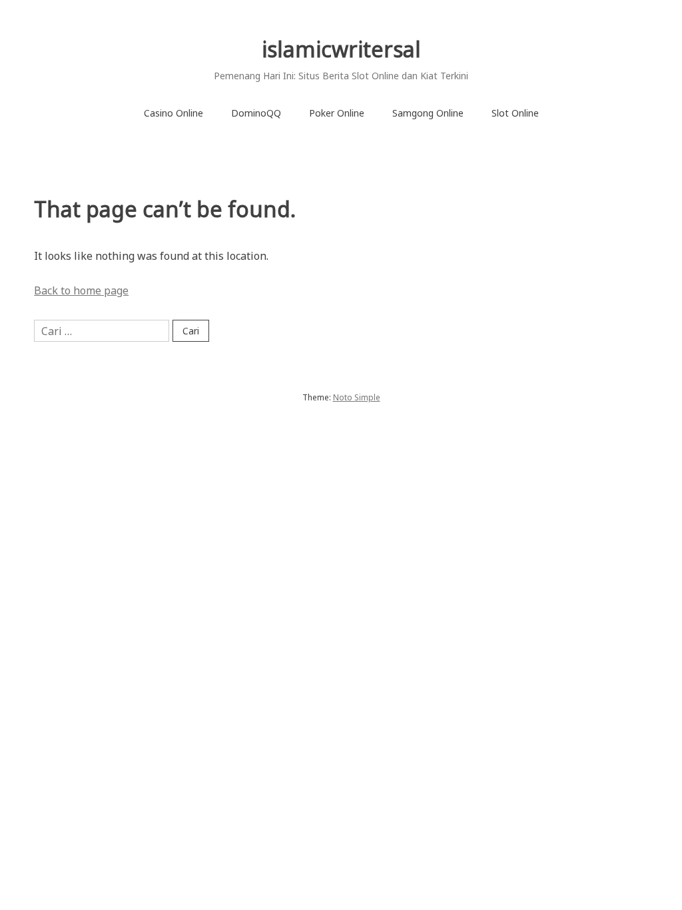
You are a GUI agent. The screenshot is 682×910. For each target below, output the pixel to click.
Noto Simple (356, 397)
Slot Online (515, 113)
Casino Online (173, 113)
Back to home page (81, 290)
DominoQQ (256, 113)
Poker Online (336, 113)
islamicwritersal (341, 49)
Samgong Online (428, 113)
